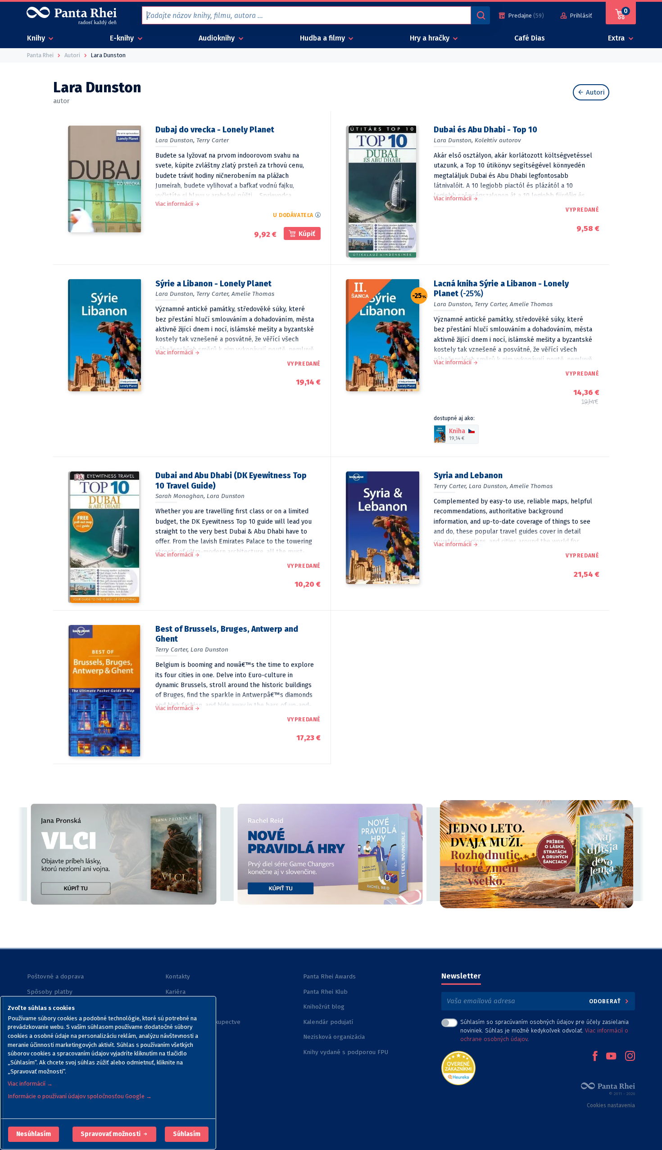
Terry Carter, (213, 294)
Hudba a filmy (323, 38)
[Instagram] (630, 1057)
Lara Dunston (226, 496)
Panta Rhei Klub (325, 992)
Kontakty (177, 976)
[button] (33, 1134)
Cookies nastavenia (611, 1105)
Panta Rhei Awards (329, 976)
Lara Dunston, (175, 140)
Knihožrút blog (324, 1006)
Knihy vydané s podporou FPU (345, 1052)
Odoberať (606, 1001)
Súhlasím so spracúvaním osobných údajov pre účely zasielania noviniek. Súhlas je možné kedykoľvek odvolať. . (544, 1030)
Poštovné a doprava (55, 976)
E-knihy (123, 38)
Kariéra (175, 992)
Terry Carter (212, 140)
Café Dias (529, 38)
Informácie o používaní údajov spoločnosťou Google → (80, 1096)
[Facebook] (595, 1057)
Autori (594, 92)
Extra (617, 38)
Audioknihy (217, 38)
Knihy (37, 38)
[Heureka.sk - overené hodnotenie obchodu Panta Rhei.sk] (458, 1067)
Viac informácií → (30, 1083)
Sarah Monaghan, (180, 496)
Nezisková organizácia (334, 1037)
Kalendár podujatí (328, 1022)
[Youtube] (611, 1057)
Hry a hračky (430, 38)
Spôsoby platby (50, 992)
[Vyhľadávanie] (480, 15)
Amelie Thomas (252, 294)
